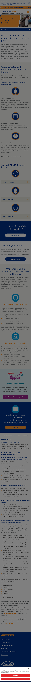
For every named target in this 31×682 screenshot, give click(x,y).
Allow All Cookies (15, 678)
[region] (15, 674)
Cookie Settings (15, 675)
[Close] (29, 669)
